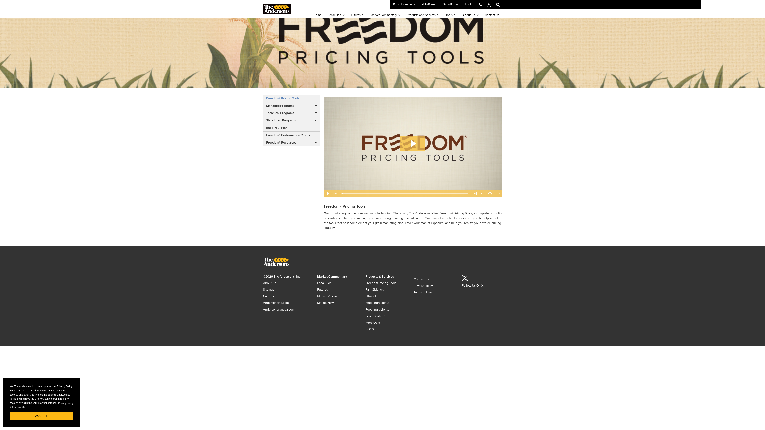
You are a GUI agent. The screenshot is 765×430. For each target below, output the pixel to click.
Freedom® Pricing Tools (282, 98)
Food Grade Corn (377, 316)
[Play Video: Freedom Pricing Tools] (412, 143)
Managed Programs (280, 106)
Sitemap (268, 290)
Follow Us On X (472, 286)
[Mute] (482, 193)
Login (468, 4)
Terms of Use (423, 292)
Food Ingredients (404, 4)
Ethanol (370, 296)
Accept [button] (41, 416)
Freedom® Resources (281, 143)
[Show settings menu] (490, 193)
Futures (322, 290)
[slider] (405, 193)
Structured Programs (281, 120)
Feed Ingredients (377, 303)
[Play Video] (328, 193)
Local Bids (324, 283)
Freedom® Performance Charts (288, 135)
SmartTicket (450, 4)
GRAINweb (429, 4)
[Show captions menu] (474, 193)
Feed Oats (372, 323)
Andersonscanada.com (279, 310)
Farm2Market (374, 290)
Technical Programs (280, 113)
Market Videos (327, 296)
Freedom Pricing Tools (380, 283)
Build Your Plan (277, 128)
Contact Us (421, 279)
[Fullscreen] (498, 193)
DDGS (369, 329)
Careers (268, 296)
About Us (269, 283)
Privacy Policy (423, 286)
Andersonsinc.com (276, 303)
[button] (498, 4)
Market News (326, 303)
